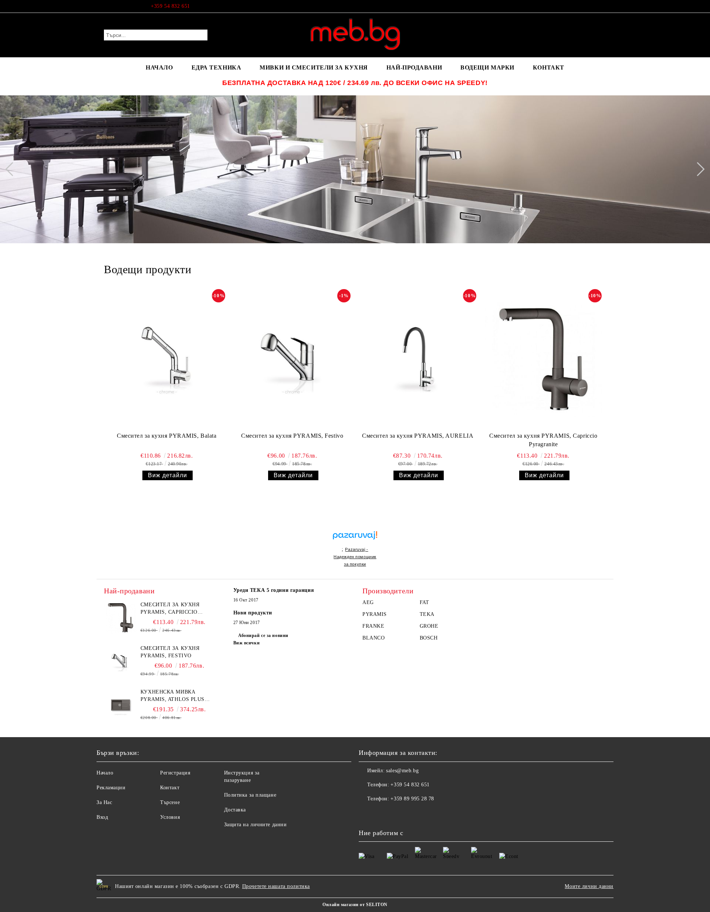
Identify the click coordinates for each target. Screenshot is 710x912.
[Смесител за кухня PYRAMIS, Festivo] (292, 359)
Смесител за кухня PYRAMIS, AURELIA (417, 436)
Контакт (169, 787)
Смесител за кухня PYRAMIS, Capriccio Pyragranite (543, 440)
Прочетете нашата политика (276, 886)
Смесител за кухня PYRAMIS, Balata (166, 436)
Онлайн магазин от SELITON (355, 904)
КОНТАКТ (548, 67)
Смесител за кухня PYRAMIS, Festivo (292, 436)
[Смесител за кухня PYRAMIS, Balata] (166, 359)
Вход (102, 817)
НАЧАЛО (159, 67)
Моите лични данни (589, 886)
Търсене (170, 802)
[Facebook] (602, 6)
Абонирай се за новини (263, 635)
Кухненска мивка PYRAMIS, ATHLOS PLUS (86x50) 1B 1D (172, 696)
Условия (170, 817)
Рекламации (111, 787)
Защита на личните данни (255, 824)
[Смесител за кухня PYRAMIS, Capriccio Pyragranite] (543, 359)
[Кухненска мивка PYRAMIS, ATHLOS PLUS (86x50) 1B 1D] (120, 705)
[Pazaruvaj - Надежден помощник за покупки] (355, 527)
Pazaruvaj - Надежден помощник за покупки (355, 556)
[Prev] (12, 169)
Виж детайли (167, 475)
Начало (105, 773)
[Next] (697, 169)
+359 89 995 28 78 (412, 798)
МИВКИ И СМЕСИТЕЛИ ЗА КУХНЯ (314, 67)
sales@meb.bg (402, 770)
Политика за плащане (250, 795)
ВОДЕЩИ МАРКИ (487, 67)
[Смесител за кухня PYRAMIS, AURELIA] (417, 359)
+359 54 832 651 (170, 6)
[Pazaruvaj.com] (355, 538)
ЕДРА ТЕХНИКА (216, 67)
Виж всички (246, 642)
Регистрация (175, 773)
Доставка (235, 810)
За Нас (104, 802)
